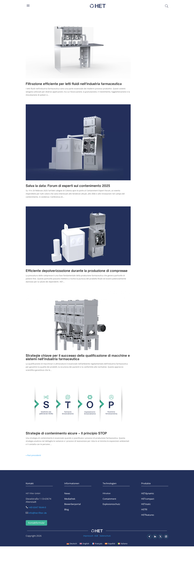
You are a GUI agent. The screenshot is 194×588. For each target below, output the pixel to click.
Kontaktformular (36, 522)
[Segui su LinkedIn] (155, 536)
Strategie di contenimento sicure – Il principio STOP (66, 433)
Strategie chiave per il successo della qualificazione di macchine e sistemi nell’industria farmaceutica (78, 357)
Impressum (88, 536)
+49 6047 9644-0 (37, 507)
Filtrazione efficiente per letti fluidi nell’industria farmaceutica (74, 84)
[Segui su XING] (149, 536)
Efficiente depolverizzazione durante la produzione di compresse (76, 271)
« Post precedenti (33, 455)
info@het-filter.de (38, 512)
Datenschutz (105, 536)
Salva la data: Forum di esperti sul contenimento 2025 (68, 186)
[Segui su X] (160, 536)
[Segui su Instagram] (166, 536)
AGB (96, 536)
